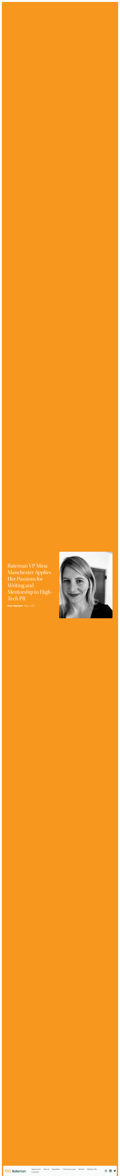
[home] (15, 1170)
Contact (35, 1172)
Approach (36, 1169)
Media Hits (92, 1169)
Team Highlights (15, 606)
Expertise (56, 1169)
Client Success (69, 1169)
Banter (81, 1169)
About (46, 1169)
